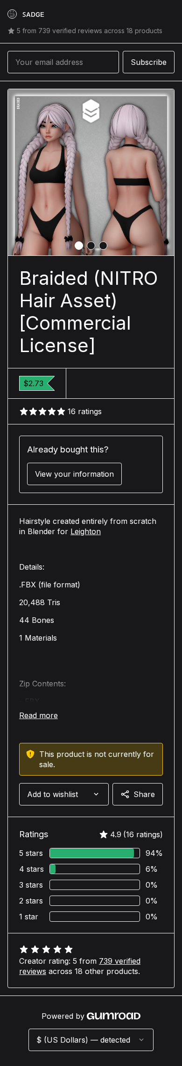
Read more (38, 715)
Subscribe (149, 62)
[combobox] (64, 794)
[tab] (79, 245)
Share (144, 794)
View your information (74, 474)
